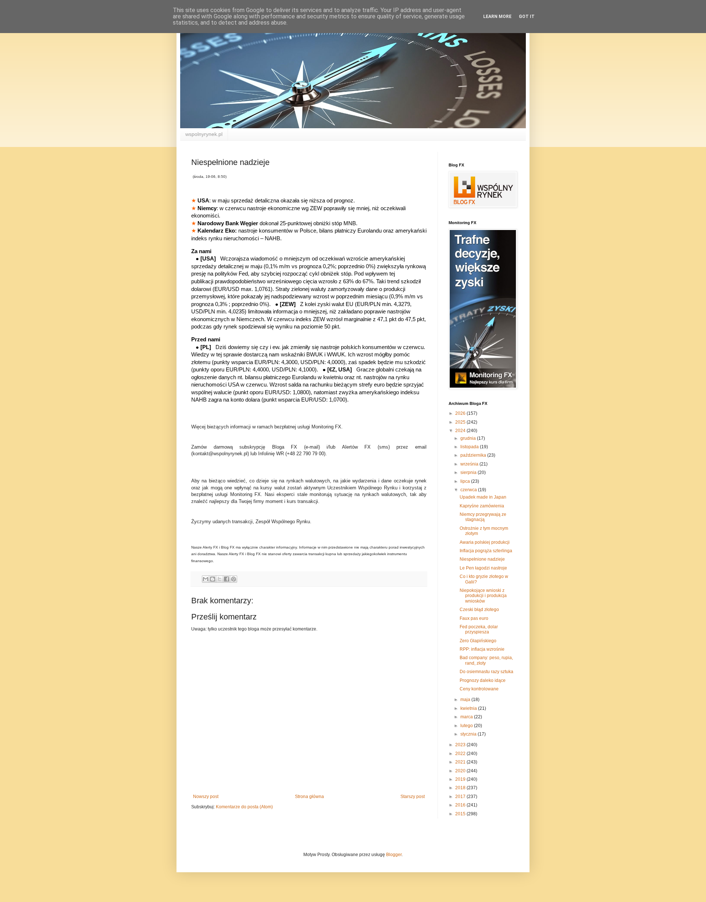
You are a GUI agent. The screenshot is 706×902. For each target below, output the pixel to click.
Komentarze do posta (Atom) (244, 806)
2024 (461, 430)
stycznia (469, 734)
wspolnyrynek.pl (203, 134)
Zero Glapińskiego (478, 640)
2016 (461, 805)
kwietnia (469, 708)
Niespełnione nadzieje (482, 559)
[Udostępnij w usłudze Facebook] (226, 579)
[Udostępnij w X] (219, 579)
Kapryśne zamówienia (482, 506)
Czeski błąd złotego (479, 609)
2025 (461, 422)
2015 (461, 813)
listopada (470, 446)
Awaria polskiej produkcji (485, 542)
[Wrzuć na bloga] (212, 579)
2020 (461, 770)
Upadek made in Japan (483, 497)
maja (465, 699)
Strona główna (309, 796)
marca (467, 716)
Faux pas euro (474, 618)
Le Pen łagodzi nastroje (483, 568)
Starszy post (412, 796)
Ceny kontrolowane (479, 688)
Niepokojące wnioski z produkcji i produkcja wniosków (483, 596)
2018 (461, 787)
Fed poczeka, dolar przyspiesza (479, 629)
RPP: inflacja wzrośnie (482, 649)
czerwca (469, 489)
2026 (461, 413)
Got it (527, 16)
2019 (461, 779)
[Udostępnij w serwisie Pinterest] (233, 579)
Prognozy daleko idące (483, 680)
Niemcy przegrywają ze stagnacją (483, 517)
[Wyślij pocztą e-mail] (205, 579)
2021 (461, 762)
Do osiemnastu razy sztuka (486, 671)
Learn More (497, 16)
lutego (467, 725)
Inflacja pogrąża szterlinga (486, 550)
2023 (461, 744)
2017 (461, 796)
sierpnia (469, 472)
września (469, 464)
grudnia (468, 438)
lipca (465, 481)
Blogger (394, 854)
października (473, 455)
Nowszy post (205, 796)
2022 (461, 753)
